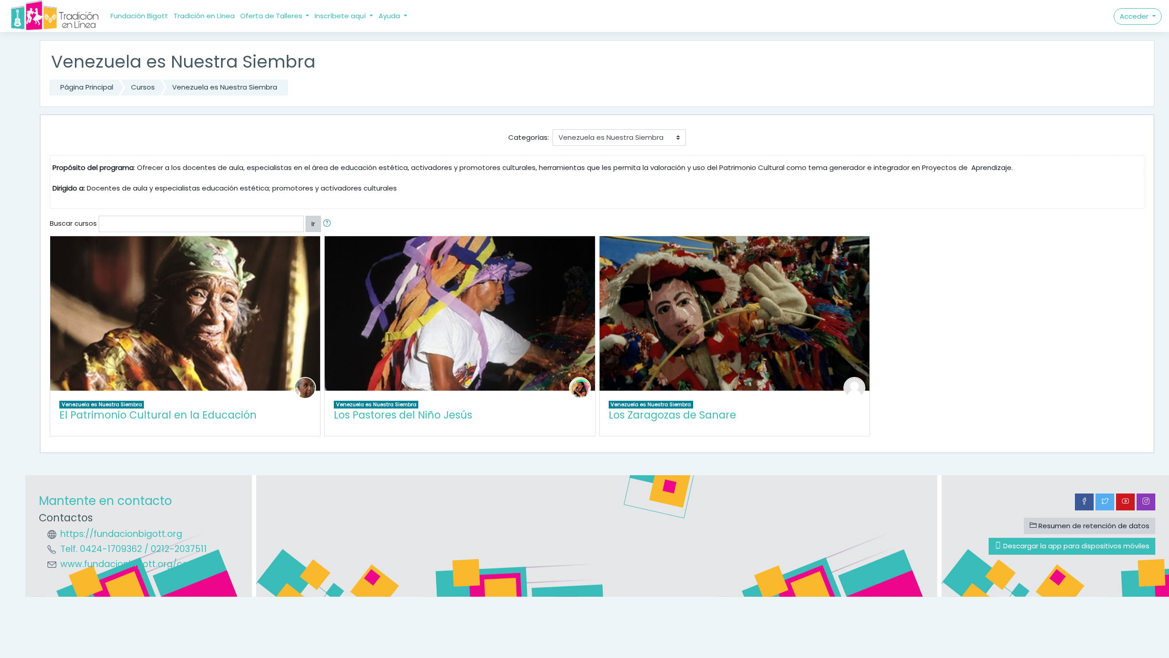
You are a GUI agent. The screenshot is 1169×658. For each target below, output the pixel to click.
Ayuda (390, 16)
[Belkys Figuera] (580, 387)
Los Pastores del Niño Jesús (403, 415)
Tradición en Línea (204, 16)
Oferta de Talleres (272, 16)
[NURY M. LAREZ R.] (854, 387)
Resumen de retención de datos (1093, 526)
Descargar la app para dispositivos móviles (1075, 546)
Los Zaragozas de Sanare (672, 415)
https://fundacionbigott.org (121, 534)
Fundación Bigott (139, 16)
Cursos (143, 87)
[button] (329, 224)
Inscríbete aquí (341, 16)
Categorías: (528, 137)
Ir (313, 223)
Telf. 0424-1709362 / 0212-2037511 (133, 549)
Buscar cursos (73, 223)
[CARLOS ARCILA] (305, 387)
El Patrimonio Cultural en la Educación (158, 415)
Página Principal (86, 87)
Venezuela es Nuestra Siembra (224, 87)
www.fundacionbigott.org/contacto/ (141, 564)
